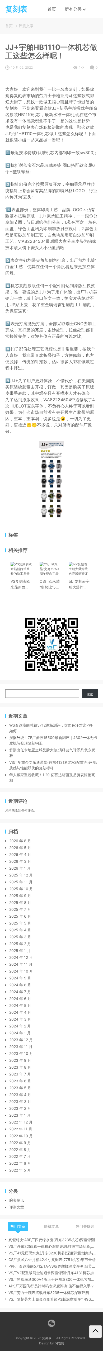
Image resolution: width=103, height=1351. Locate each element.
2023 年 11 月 (20, 1046)
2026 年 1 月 (20, 868)
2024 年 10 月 (21, 971)
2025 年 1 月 (20, 950)
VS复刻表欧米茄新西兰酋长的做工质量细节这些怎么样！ (20, 584)
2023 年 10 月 (21, 1053)
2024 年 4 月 (20, 1012)
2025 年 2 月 (20, 943)
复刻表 (47, 1338)
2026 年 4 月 (20, 854)
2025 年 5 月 (20, 923)
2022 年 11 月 (20, 1129)
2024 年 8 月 (20, 985)
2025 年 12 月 (21, 875)
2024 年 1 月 (20, 1033)
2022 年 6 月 (20, 1163)
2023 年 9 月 (20, 1060)
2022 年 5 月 (20, 1170)
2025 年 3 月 (20, 937)
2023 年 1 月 (20, 1115)
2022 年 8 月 (20, 1149)
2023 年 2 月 (20, 1108)
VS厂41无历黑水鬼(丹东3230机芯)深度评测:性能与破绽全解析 (53, 1253)
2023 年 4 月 (20, 1094)
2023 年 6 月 (20, 1081)
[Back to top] (95, 1331)
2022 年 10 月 (21, 1136)
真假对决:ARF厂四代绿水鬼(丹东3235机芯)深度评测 (51, 1240)
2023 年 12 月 (21, 1039)
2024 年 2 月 (20, 1026)
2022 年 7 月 (20, 1156)
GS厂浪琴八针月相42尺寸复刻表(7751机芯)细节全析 (52, 1259)
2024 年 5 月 (20, 1005)
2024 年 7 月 (20, 991)
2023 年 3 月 (20, 1101)
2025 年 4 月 (20, 930)
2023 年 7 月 (20, 1074)
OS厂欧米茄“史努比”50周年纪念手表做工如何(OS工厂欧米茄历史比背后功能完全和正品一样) (50, 584)
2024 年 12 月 (21, 957)
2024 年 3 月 (20, 1019)
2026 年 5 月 (20, 847)
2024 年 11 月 (20, 964)
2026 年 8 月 (20, 840)
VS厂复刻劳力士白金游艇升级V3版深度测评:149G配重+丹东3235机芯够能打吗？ (53, 1299)
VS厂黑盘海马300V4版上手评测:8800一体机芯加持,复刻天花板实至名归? (53, 1279)
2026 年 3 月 (20, 861)
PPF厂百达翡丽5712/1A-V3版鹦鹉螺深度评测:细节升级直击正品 (53, 1266)
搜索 (90, 694)
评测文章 (26, 25)
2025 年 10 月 (21, 889)
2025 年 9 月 (20, 895)
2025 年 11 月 (20, 882)
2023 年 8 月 (20, 1067)
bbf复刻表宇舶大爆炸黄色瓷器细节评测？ (79, 584)
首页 (52, 9)
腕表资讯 (16, 1200)
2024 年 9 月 (20, 978)
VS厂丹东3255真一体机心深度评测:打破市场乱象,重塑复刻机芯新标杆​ (53, 1246)
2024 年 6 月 (20, 998)
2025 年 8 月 (20, 902)
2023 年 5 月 (20, 1087)
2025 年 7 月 (20, 909)
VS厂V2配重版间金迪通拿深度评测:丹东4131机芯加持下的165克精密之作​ (53, 1273)
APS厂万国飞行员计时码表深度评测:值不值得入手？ (51, 1286)
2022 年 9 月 (20, 1142)
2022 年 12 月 (20, 1122)
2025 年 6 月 (20, 916)
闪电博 (59, 1343)
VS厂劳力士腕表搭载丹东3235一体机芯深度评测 (48, 1292)
